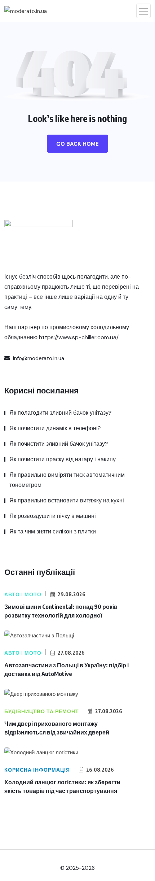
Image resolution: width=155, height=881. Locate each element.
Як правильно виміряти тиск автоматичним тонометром (67, 480)
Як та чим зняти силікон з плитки (52, 531)
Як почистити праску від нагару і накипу (62, 459)
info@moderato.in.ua (38, 358)
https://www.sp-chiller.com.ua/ (79, 337)
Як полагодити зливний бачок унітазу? (60, 412)
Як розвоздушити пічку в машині (52, 516)
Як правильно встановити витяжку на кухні (66, 500)
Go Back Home (77, 144)
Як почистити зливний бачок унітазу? (58, 444)
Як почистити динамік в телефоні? (55, 428)
